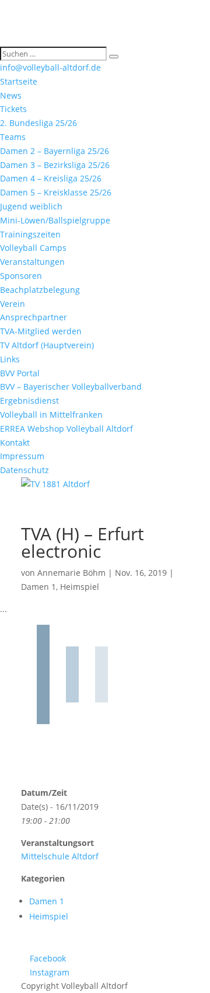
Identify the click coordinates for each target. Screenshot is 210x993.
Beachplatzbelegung (40, 289)
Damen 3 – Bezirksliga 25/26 (55, 164)
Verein (12, 303)
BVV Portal (20, 373)
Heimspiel (79, 586)
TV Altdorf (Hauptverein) (47, 345)
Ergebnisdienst (29, 400)
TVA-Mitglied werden (41, 331)
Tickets (13, 108)
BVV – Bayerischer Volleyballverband (71, 386)
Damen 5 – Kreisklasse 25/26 (55, 192)
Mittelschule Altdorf (60, 856)
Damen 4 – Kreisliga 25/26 (51, 178)
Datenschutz (24, 469)
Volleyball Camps (33, 247)
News (11, 95)
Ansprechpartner (33, 317)
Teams (13, 136)
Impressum (22, 455)
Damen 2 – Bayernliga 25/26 (54, 150)
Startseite (18, 81)
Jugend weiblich (31, 206)
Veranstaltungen (32, 261)
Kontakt (15, 442)
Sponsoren (21, 275)
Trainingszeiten (30, 234)
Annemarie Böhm (71, 572)
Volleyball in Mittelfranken (51, 414)
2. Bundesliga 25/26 (38, 122)
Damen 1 (38, 586)
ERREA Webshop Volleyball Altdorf (66, 428)
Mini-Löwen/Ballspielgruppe (55, 220)
